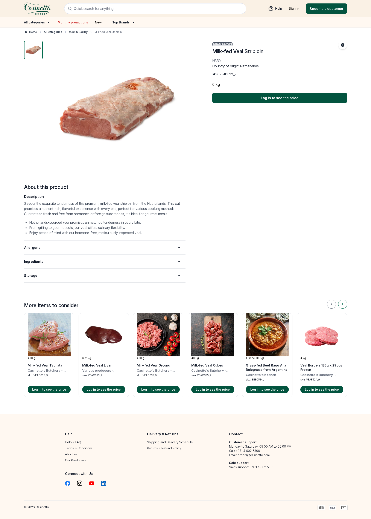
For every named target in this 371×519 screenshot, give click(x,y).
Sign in (294, 8)
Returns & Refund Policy (164, 448)
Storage (30, 275)
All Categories (53, 32)
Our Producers (75, 460)
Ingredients (33, 261)
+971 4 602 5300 (248, 451)
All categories (34, 22)
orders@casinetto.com (254, 455)
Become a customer (327, 8)
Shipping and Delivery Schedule (170, 442)
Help (278, 8)
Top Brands (121, 22)
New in (100, 22)
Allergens (32, 247)
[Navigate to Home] (37, 8)
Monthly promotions (73, 22)
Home (33, 32)
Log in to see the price (279, 98)
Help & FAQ (73, 442)
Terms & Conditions (79, 448)
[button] (49, 355)
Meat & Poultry (78, 32)
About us (71, 454)
